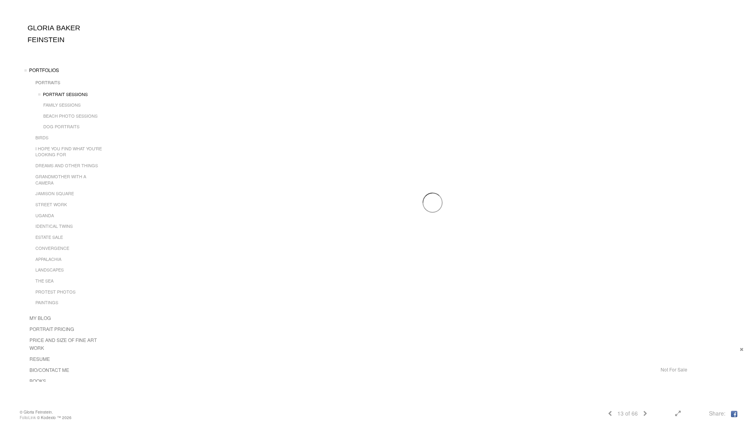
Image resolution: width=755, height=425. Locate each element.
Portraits (47, 82)
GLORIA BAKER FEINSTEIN (54, 34)
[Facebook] (734, 413)
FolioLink (28, 417)
